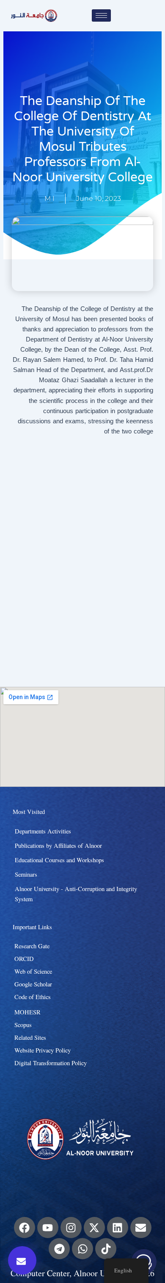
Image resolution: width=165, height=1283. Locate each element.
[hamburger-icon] (101, 15)
